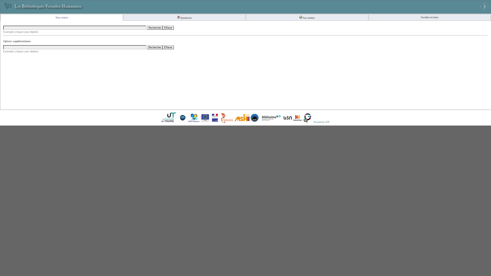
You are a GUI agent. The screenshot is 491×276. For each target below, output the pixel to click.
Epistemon (186, 18)
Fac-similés (308, 18)
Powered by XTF (322, 122)
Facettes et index (429, 17)
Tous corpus (61, 17)
